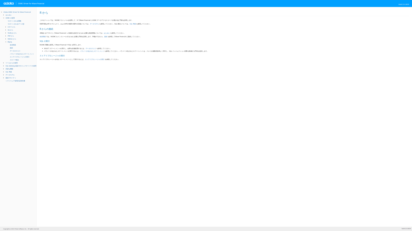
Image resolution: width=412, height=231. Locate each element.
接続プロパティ (11, 78)
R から (10, 42)
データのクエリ (15, 51)
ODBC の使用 (10, 18)
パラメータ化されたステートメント (22, 54)
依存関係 (13, 45)
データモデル (10, 75)
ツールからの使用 (12, 63)
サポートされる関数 (14, 21)
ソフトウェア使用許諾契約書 (15, 81)
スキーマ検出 (14, 60)
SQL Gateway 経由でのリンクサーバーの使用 (21, 66)
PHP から (11, 36)
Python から (12, 39)
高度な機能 (9, 69)
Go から (10, 30)
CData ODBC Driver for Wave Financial (17, 12)
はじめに (9, 15)
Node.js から (12, 33)
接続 (11, 48)
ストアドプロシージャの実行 (19, 57)
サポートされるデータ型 (16, 24)
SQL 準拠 (9, 72)
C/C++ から (11, 27)
